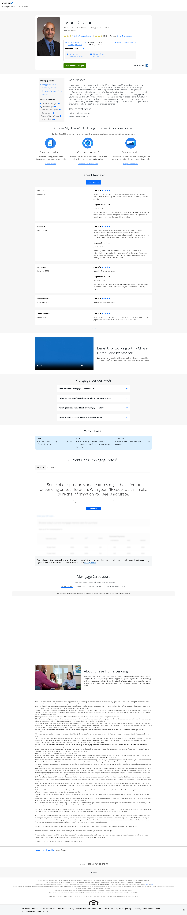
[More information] (59, 103)
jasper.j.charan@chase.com (126, 42)
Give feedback (127, 896)
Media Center (78, 896)
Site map (90, 896)
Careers (85, 896)
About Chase (52, 896)
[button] (184, 910)
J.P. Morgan (59, 896)
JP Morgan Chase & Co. (68, 896)
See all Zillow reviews (124, 36)
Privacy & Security (97, 896)
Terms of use (106, 896)
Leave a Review (86, 36)
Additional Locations (73, 49)
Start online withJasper (74, 65)
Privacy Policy (42, 911)
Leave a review (93, 182)
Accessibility (113, 896)
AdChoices (120, 896)
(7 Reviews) (76, 36)
